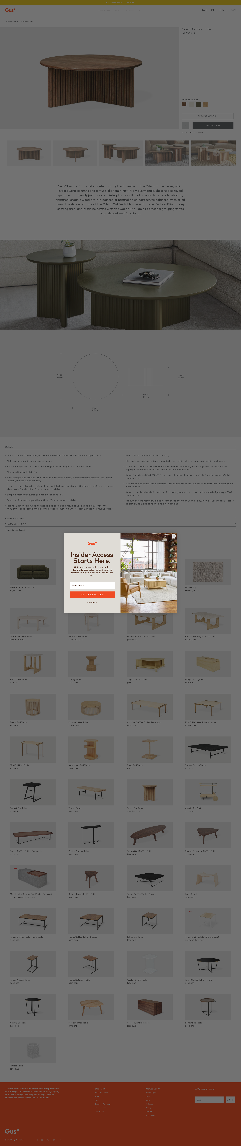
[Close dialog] (174, 536)
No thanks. (92, 603)
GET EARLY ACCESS (92, 595)
